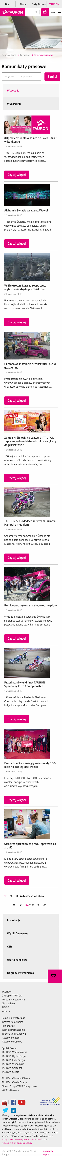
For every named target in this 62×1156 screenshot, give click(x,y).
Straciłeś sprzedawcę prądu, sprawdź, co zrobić (30, 846)
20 (11, 896)
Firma (23, 4)
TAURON (54, 4)
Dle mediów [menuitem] (8, 1003)
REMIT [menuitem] (5, 1007)
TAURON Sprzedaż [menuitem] (12, 1068)
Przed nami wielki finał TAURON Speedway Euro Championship (24, 684)
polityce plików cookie (12, 1139)
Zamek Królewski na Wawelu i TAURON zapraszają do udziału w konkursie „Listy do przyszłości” (30, 441)
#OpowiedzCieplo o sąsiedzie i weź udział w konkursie (30, 140)
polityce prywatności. (33, 1139)
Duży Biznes (39, 4)
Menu (53, 12)
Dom (7, 4)
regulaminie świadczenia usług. (17, 1142)
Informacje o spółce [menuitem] (12, 1022)
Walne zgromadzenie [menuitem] (13, 1030)
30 (16, 896)
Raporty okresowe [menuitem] (12, 1041)
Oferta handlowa (17, 960)
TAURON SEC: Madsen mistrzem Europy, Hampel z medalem (30, 523)
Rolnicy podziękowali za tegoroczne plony (31, 605)
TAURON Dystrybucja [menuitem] (14, 1056)
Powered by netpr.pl (47, 1152)
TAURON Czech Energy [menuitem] (14, 1082)
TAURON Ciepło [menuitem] (10, 1072)
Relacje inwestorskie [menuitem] (13, 999)
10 (6, 896)
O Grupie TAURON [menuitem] (12, 995)
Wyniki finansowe (17, 933)
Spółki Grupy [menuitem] (9, 1048)
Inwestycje (13, 920)
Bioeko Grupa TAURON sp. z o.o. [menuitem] (19, 1086)
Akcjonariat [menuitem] (8, 1026)
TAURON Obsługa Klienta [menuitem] (16, 1078)
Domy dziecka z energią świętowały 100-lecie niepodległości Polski (30, 765)
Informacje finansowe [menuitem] (14, 1034)
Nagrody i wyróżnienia (20, 973)
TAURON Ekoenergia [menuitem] (13, 1060)
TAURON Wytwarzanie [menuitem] (14, 1052)
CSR (9, 946)
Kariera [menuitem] (6, 1011)
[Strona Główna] (12, 12)
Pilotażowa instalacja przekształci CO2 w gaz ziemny (30, 366)
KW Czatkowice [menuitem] (10, 1090)
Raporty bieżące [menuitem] (11, 1038)
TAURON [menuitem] (7, 992)
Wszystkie (13, 90)
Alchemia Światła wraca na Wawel (26, 210)
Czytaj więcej (17, 174)
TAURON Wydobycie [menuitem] (13, 1064)
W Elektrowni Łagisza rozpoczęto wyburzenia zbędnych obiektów (25, 287)
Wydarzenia (14, 104)
